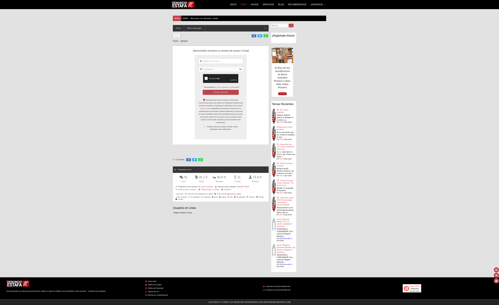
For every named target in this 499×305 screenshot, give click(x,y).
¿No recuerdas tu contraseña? (228, 87)
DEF (281, 117)
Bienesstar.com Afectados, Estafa (200, 18)
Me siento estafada (205, 187)
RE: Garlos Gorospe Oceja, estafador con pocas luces (285, 177)
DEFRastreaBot (285, 233)
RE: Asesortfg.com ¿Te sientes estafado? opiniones (286, 141)
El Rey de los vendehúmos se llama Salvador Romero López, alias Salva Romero (272, 77)
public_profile (205, 108)
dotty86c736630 (243, 187)
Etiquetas (227, 189)
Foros (178, 28)
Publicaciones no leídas (210, 189)
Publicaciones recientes (187, 189)
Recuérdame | (210, 87)
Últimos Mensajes (194, 28)
